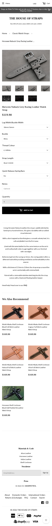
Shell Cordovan (26, 462)
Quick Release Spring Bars (13, 171)
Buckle (5, 134)
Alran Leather (26, 453)
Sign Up (45, 473)
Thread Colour (8, 145)
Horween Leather (26, 456)
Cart (48, 3)
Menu (8, 3)
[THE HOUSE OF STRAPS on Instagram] (47, 503)
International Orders (37, 495)
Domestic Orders (19, 495)
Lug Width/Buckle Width (12, 122)
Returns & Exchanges (13, 498)
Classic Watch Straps (20, 33)
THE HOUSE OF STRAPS (26, 18)
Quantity (6, 196)
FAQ (26, 498)
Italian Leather (26, 459)
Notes (4, 184)
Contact (33, 498)
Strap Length (7, 158)
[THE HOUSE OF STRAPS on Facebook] (42, 503)
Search (42, 498)
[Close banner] (49, 10)
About (7, 495)
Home (4, 33)
